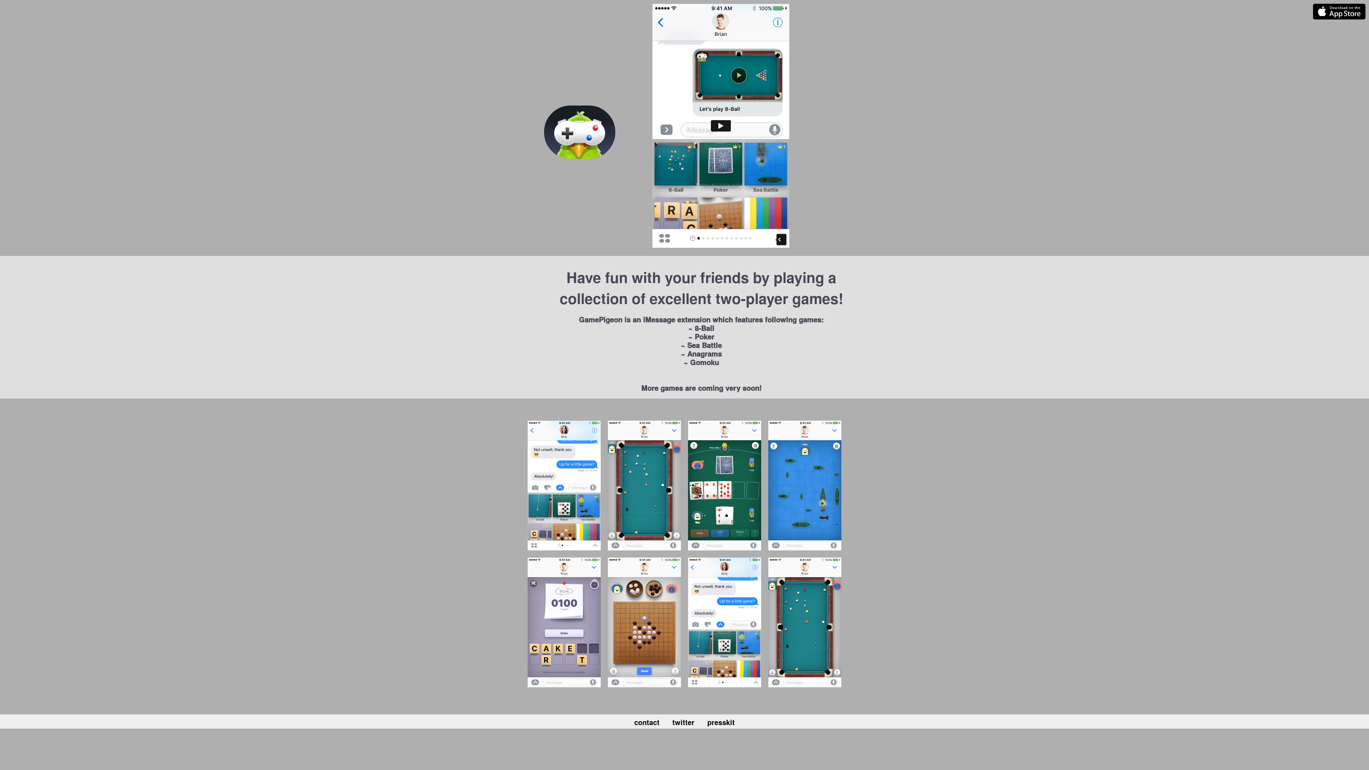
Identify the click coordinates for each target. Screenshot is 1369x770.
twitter (689, 722)
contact (653, 722)
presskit (721, 722)
